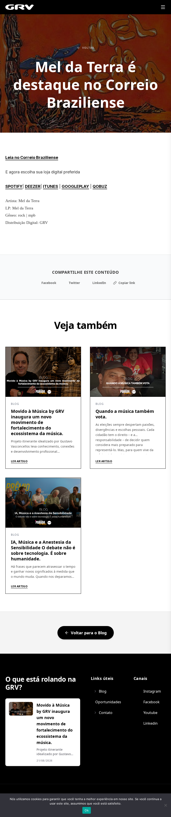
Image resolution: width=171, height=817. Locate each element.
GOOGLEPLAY (75, 186)
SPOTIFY (13, 186)
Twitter (74, 283)
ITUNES (50, 186)
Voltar (88, 48)
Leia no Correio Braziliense (31, 157)
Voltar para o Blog (89, 632)
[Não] (165, 805)
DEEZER (33, 186)
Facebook (48, 283)
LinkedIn (99, 283)
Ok (87, 810)
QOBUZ (100, 186)
